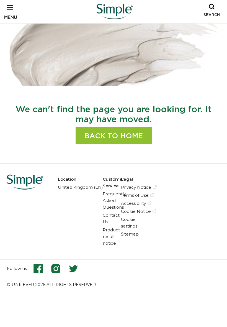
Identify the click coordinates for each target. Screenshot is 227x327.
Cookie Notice (136, 211)
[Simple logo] (115, 17)
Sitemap (130, 234)
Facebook (42, 268)
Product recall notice (111, 236)
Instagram (60, 268)
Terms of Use (135, 195)
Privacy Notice (136, 187)
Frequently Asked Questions (114, 200)
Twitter (73, 268)
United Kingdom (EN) (80, 187)
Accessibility (133, 203)
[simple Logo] (25, 187)
